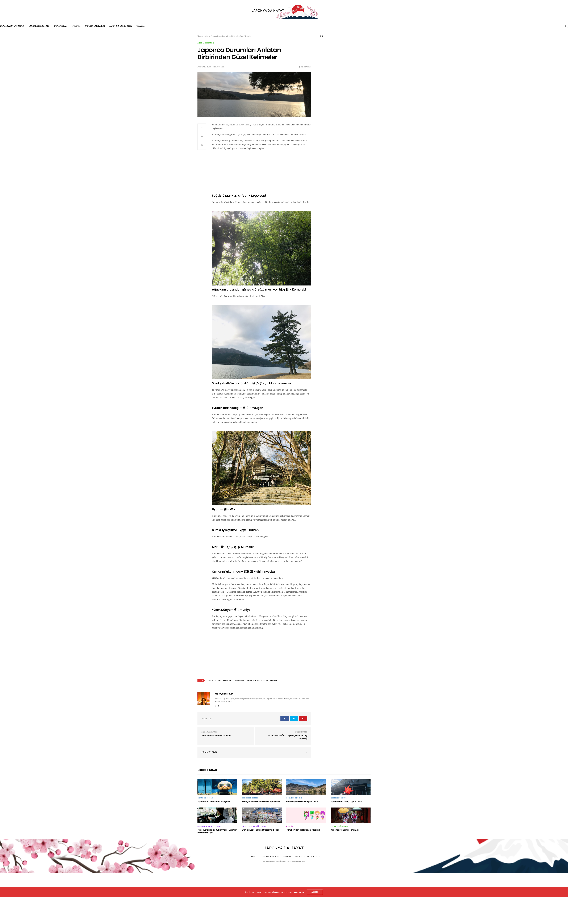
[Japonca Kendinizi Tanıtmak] (351, 815)
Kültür (76, 26)
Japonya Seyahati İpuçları (209, 826)
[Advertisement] (261, 173)
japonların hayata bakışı (257, 680)
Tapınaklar (60, 26)
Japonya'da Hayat (204, 67)
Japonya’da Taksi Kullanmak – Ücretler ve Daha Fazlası (217, 831)
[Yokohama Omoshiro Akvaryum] (217, 787)
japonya (273, 680)
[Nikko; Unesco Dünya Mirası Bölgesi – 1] (262, 787)
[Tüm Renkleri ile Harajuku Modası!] (306, 815)
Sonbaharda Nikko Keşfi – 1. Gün (346, 801)
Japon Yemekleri (95, 26)
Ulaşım (140, 26)
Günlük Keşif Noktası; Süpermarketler (260, 829)
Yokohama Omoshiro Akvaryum (213, 801)
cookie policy (298, 892)
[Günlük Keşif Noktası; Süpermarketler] (262, 815)
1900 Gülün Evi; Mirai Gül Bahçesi (216, 735)
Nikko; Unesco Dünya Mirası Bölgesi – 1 (261, 801)
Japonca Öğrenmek (120, 26)
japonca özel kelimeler (233, 680)
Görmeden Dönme (39, 26)
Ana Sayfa (253, 857)
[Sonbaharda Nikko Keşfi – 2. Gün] (306, 787)
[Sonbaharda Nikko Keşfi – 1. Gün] (351, 787)
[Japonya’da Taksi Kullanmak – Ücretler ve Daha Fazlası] (217, 815)
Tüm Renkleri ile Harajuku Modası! (303, 829)
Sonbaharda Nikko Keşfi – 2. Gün (302, 801)
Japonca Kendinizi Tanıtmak (345, 829)
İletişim (287, 857)
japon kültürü (214, 680)
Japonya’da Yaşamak (12, 26)
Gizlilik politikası (270, 857)
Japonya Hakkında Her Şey (307, 857)
